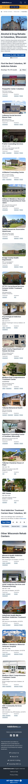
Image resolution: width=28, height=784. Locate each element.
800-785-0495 (14, 7)
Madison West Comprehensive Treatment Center (14, 676)
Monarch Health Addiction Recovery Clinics (12, 556)
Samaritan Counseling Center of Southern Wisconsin (13, 435)
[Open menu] (25, 2)
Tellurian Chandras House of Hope (13, 464)
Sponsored (23, 7)
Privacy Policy (14, 775)
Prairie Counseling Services (12, 144)
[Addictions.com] (1, 11)
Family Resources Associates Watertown (13, 230)
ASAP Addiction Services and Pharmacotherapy (13, 585)
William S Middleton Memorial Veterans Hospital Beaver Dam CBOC (13, 201)
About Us (15, 757)
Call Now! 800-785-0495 (14, 55)
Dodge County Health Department (10, 259)
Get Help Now (5, 7)
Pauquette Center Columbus (13, 89)
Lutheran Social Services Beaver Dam (11, 116)
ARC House (6, 493)
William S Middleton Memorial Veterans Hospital (13, 645)
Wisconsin (16, 11)
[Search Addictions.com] (21, 2)
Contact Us (15, 753)
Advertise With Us (15, 764)
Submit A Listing (15, 760)
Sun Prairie (5, 526)
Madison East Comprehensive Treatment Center (13, 378)
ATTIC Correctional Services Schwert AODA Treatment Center (13, 288)
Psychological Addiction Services (11, 318)
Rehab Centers (8, 11)
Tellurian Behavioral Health (12, 408)
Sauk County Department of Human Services (12, 350)
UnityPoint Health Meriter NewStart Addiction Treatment (14, 616)
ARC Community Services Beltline (12, 707)
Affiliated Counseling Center (13, 172)
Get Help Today (12, 781)
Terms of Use (14, 772)
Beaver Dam (15, 526)
